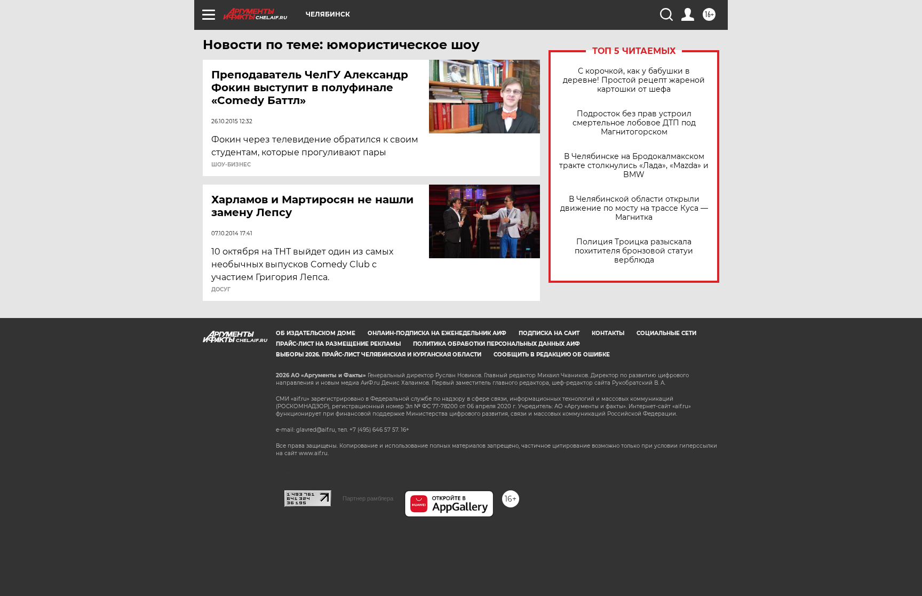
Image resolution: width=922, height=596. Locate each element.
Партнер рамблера (368, 498)
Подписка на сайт (549, 333)
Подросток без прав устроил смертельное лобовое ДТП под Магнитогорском (634, 123)
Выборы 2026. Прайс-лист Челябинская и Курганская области (378, 354)
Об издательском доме (315, 333)
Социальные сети (666, 333)
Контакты (608, 333)
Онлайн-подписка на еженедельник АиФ (437, 333)
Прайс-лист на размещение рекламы (338, 343)
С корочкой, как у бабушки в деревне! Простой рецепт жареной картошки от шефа (634, 80)
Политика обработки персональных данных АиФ (496, 343)
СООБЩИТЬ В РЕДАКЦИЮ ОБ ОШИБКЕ (552, 354)
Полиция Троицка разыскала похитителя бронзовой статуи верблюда (634, 251)
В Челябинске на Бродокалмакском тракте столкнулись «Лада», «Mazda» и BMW (634, 165)
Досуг (220, 289)
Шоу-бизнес (231, 165)
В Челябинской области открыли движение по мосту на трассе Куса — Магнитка (634, 208)
